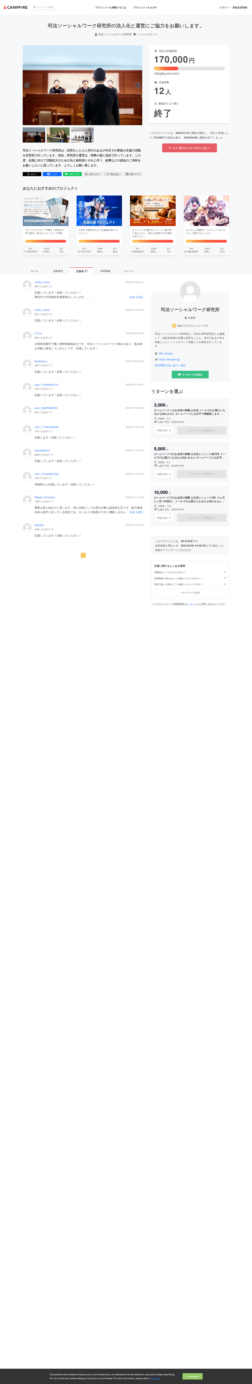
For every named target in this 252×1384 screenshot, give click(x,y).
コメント (129, 271)
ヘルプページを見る (190, 592)
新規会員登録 (240, 7)
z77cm (38, 333)
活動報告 (58, 271)
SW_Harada (166, 353)
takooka (39, 525)
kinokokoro (40, 361)
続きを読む (137, 297)
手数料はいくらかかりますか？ (169, 572)
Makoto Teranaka (44, 497)
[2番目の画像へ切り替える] (58, 135)
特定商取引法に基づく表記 (170, 365)
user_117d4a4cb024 (46, 427)
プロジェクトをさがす (145, 7)
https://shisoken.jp (169, 359)
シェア (54, 174)
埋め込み (114, 174)
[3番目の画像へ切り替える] (82, 135)
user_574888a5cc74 (46, 384)
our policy (155, 1378)
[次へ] (138, 85)
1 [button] (83, 555)
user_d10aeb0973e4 (46, 474)
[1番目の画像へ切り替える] (34, 135)
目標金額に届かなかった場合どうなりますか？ (177, 578)
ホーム (34, 271)
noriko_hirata (42, 282)
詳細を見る (162, 430)
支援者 (81, 271)
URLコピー (94, 174)
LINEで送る (74, 174)
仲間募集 (105, 271)
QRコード (135, 174)
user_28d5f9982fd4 (45, 408)
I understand (192, 1376)
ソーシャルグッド (147, 34)
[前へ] (27, 85)
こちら (191, 604)
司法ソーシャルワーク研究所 (115, 34)
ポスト (34, 174)
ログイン (224, 7)
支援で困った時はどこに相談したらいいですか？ (178, 584)
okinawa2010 (42, 450)
